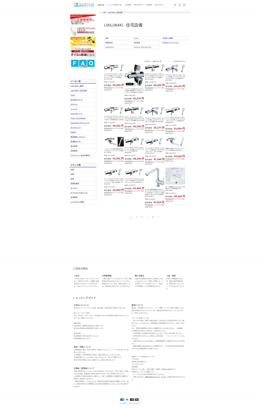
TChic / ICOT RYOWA (78, 118)
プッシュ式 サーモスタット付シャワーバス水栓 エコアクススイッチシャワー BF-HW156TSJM (134, 180)
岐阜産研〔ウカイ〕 (78, 137)
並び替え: (147, 61)
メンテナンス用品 (77, 202)
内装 (72, 174)
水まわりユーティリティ (171, 42)
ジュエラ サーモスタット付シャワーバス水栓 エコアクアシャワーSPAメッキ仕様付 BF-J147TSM (114, 118)
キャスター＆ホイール (79, 193)
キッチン (74, 188)
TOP (104, 12)
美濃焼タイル (76, 141)
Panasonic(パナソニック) (80, 123)
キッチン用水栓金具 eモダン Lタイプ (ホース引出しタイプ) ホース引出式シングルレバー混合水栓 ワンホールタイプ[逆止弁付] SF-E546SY (155, 193)
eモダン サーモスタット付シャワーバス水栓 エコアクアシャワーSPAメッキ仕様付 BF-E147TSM (134, 118)
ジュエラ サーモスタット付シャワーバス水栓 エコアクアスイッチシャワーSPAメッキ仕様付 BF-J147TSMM (114, 76)
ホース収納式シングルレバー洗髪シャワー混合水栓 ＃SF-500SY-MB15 (175, 188)
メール (163, 377)
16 (153, 217)
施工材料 (74, 146)
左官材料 (74, 151)
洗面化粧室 (75, 183)
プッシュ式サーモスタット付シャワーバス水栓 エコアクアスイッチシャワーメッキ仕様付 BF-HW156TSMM (175, 120)
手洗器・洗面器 (168, 38)
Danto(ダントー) (77, 114)
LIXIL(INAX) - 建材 (77, 86)
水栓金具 (137, 42)
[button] (102, 5)
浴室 (106, 38)
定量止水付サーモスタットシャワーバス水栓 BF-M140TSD (175, 149)
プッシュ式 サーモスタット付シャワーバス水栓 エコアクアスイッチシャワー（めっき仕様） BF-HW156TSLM (155, 150)
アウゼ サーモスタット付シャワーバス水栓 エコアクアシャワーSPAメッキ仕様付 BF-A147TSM (155, 119)
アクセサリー (109, 47)
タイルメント (76, 127)
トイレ (136, 38)
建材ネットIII (126, 403)
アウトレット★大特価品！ (81, 155)
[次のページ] (158, 217)
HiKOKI (73, 132)
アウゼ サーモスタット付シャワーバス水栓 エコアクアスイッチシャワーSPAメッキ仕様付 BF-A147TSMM (175, 77)
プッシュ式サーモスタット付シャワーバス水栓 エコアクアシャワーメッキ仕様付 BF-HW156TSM (134, 150)
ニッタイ (74, 109)
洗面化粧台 (109, 42)
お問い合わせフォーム (152, 377)
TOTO (73, 95)
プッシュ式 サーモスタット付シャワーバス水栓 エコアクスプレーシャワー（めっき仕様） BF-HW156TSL (114, 181)
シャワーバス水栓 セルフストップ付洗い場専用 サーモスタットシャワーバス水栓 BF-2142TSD (134, 90)
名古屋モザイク (76, 100)
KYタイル (74, 104)
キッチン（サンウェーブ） (143, 47)
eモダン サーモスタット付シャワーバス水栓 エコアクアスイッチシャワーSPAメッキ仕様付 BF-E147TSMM (155, 76)
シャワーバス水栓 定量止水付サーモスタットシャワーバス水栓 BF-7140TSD (114, 150)
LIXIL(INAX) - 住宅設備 (115, 12)
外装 (72, 169)
